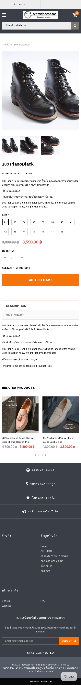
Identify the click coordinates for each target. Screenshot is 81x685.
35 (15, 222)
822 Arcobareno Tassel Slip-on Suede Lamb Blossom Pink (18, 440)
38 (43, 222)
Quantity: (8, 251)
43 (15, 231)
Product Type (10, 173)
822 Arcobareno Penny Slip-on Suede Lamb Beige (58, 440)
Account (18, 4)
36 (24, 222)
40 (62, 222)
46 (43, 231)
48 (62, 231)
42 (5, 231)
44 (24, 231)
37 (33, 222)
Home (6, 44)
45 (33, 231)
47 (52, 231)
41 (71, 222)
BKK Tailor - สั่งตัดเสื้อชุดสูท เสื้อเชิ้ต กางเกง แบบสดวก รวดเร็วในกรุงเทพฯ (40, 669)
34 (5, 222)
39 (52, 222)
